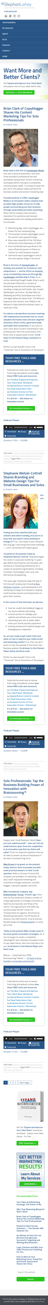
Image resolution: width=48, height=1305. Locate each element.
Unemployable (28, 265)
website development (18, 768)
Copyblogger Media (35, 170)
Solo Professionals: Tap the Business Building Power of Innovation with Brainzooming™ (23, 786)
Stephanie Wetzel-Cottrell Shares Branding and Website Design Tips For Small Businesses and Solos (23, 479)
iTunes (22, 432)
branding (6, 766)
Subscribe (34, 434)
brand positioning (31, 763)
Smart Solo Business (16, 4)
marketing (28, 461)
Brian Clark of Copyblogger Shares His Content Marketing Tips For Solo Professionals (23, 114)
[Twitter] (10, 16)
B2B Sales (7, 1070)
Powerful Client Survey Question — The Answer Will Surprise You (30, 1228)
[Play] (6, 427)
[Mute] (35, 427)
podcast (6, 458)
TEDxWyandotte (27, 922)
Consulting (7, 461)
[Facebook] (14, 16)
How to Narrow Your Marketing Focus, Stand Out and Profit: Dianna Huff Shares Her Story (29, 1260)
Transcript (10, 436)
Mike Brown (8, 864)
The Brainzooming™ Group (17, 893)
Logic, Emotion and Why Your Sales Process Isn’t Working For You (30, 1250)
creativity (38, 1064)
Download (10, 432)
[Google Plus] (19, 16)
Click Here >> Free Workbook (19, 92)
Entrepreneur (18, 461)
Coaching (37, 458)
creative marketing (10, 455)
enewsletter (37, 455)
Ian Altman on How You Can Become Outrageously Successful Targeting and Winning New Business (29, 1239)
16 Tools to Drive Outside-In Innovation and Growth (22, 960)
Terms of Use (39, 1301)
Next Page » (25, 1082)
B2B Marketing (27, 458)
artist (15, 763)
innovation (7, 1067)
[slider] (40, 427)
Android (34, 431)
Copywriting (39, 453)
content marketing (26, 453)
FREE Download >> (27, 1143)
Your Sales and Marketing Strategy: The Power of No (29, 1203)
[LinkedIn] (6, 16)
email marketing (25, 455)
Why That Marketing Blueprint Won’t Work (31, 1210)
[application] (24, 427)
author (15, 453)
